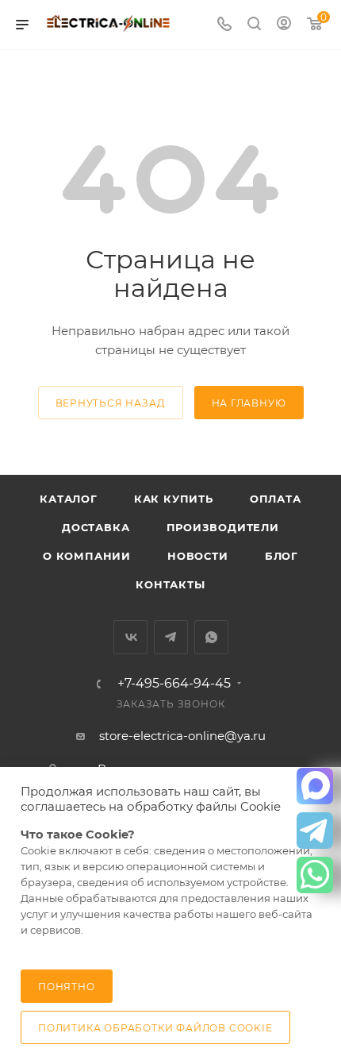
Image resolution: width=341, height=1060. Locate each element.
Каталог (69, 498)
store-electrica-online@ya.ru (182, 735)
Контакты (170, 584)
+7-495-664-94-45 (174, 683)
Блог (281, 555)
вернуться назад (111, 403)
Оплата (275, 498)
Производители (223, 527)
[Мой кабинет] (284, 25)
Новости (197, 555)
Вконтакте (130, 637)
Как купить (173, 498)
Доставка (95, 527)
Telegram (171, 637)
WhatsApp (211, 637)
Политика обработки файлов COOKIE (155, 1028)
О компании (87, 555)
